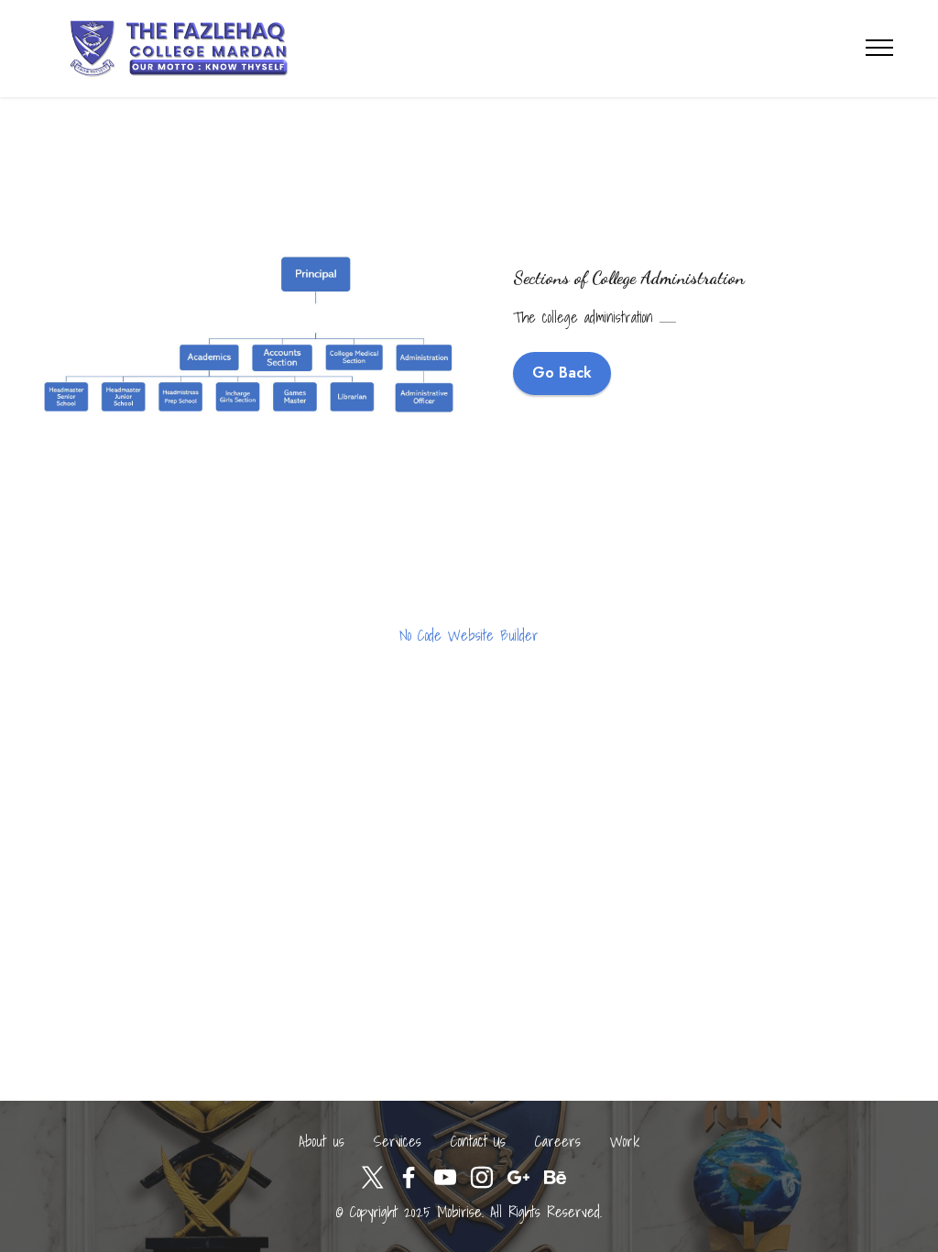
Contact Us (478, 1141)
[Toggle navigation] (880, 47)
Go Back (562, 372)
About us (321, 1141)
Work (624, 1141)
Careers (558, 1141)
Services (397, 1141)
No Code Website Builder (469, 635)
